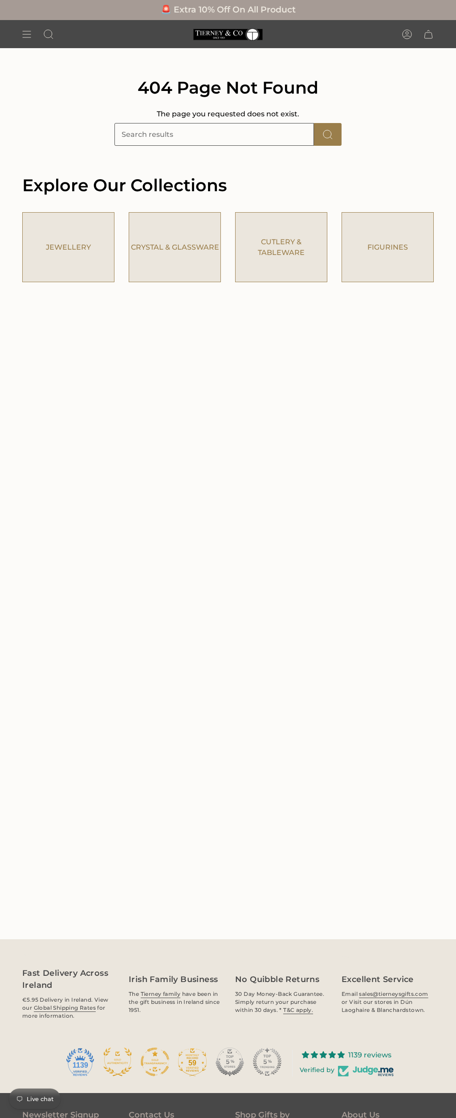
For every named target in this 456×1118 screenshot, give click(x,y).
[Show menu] (26, 34)
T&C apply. (298, 1009)
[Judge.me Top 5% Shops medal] (230, 1062)
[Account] (407, 34)
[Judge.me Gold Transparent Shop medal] (155, 1062)
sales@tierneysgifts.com (393, 993)
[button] (48, 34)
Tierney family (161, 993)
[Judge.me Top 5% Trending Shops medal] (267, 1062)
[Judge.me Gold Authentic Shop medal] (117, 1062)
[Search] (328, 134)
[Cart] (428, 34)
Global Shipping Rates (65, 1007)
